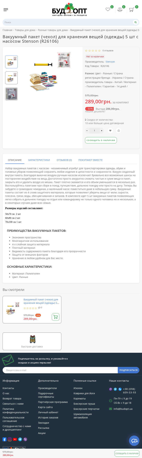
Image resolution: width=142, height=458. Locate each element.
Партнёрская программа (53, 402)
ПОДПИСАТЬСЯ (128, 370)
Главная (7, 30)
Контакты (8, 388)
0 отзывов (107, 50)
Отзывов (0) (64, 160)
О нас (6, 393)
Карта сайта (45, 407)
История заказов (48, 417)
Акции (42, 433)
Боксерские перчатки (86, 408)
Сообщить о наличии (127, 453)
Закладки (43, 422)
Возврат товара (12, 398)
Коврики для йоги (84, 393)
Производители (47, 388)
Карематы (80, 398)
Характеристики (39, 160)
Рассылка (43, 427)
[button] (11, 52)
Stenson (110, 61)
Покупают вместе (90, 160)
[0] (120, 10)
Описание (15, 160)
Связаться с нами (13, 403)
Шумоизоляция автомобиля (83, 415)
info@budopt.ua (123, 408)
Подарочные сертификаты (46, 395)
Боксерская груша (84, 403)
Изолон (78, 388)
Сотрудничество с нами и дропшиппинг (17, 427)
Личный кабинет (48, 412)
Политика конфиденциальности (16, 410)
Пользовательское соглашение (13, 419)
